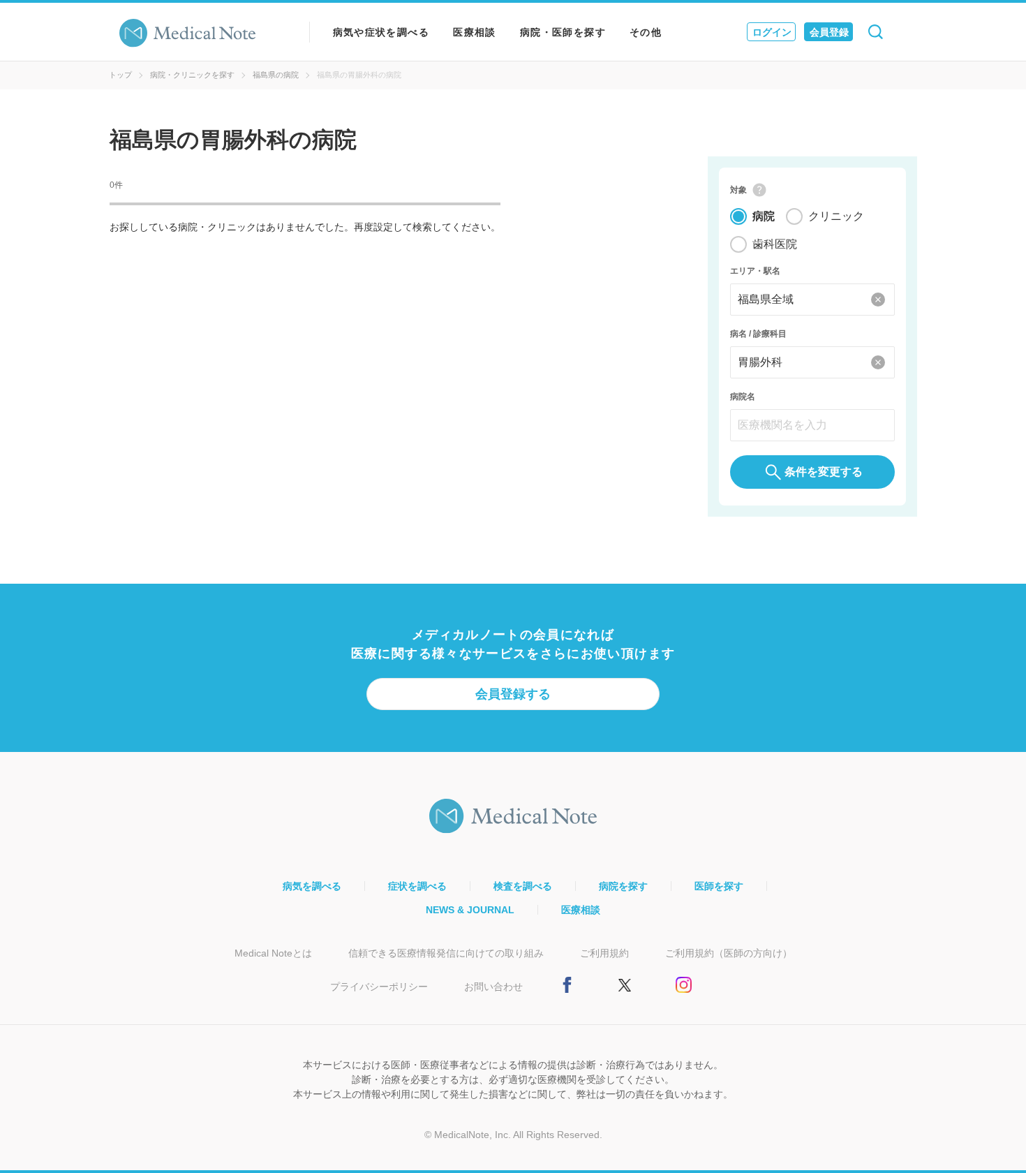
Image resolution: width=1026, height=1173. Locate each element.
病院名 (742, 396)
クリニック (836, 216)
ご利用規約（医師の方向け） (728, 953)
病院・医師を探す (563, 32)
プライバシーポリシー (379, 986)
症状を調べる (417, 886)
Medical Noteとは (273, 953)
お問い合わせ (493, 986)
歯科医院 (774, 244)
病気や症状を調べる (381, 32)
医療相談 (474, 32)
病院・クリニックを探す (192, 75)
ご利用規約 (604, 953)
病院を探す (623, 886)
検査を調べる (522, 886)
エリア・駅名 (755, 271)
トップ (120, 75)
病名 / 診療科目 (758, 334)
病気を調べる (312, 886)
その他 (646, 32)
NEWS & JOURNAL (470, 909)
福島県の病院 (276, 75)
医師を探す (718, 886)
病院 (763, 216)
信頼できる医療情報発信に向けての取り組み (446, 953)
